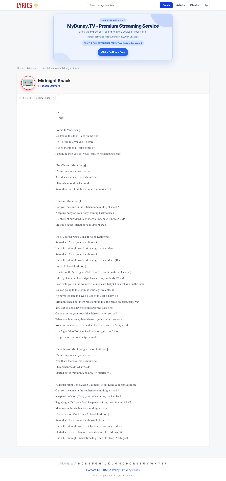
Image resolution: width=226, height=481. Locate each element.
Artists (180, 5)
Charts (194, 5)
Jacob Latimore (50, 68)
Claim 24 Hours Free (113, 52)
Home (20, 68)
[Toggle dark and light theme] (206, 5)
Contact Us (93, 470)
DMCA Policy (111, 470)
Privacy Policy (131, 470)
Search (166, 5)
